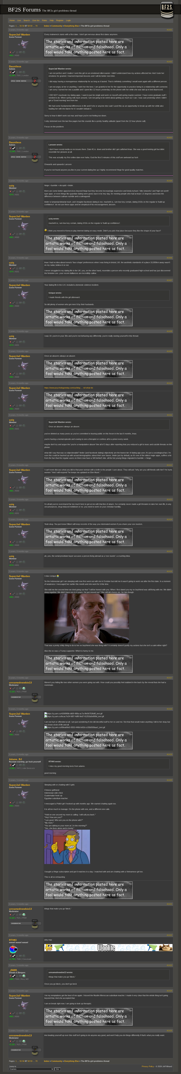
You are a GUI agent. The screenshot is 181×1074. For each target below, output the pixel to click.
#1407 (169, 280)
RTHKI (13, 940)
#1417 (169, 678)
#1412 (169, 465)
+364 (11, 979)
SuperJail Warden (19, 34)
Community (56, 26)
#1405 (169, 212)
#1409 (169, 351)
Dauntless (15, 66)
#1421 (169, 904)
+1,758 (12, 959)
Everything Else (71, 26)
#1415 (169, 551)
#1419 (169, 754)
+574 (11, 195)
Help (52, 20)
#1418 (169, 709)
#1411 (169, 415)
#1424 (169, 991)
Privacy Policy (148, 1066)
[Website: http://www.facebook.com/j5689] (23, 977)
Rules (44, 20)
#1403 (169, 138)
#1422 (169, 935)
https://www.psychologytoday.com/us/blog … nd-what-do (68, 388)
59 (31, 26)
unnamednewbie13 (20, 682)
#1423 (169, 965)
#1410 (169, 383)
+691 (11, 55)
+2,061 (12, 768)
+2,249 (12, 75)
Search (27, 20)
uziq (11, 185)
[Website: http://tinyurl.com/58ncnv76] (23, 689)
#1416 (169, 571)
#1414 (169, 519)
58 (29, 26)
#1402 (169, 62)
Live (19, 20)
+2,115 (12, 692)
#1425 (169, 1031)
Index (46, 26)
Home (12, 20)
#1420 (169, 780)
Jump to (12, 1066)
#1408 (169, 331)
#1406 (169, 258)
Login (68, 20)
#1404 (169, 181)
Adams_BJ (15, 759)
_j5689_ (13, 970)
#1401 (169, 30)
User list (35, 20)
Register (59, 20)
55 (21, 26)
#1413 (169, 499)
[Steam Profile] (13, 73)
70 (36, 26)
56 (23, 26)
